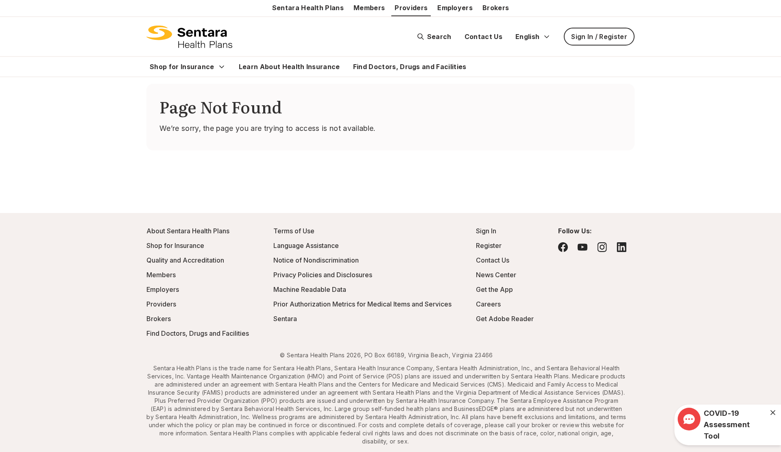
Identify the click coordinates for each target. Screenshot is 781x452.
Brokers (495, 8)
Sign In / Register (599, 37)
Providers (411, 8)
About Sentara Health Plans (187, 231)
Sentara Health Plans (308, 8)
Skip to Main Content (12, 11)
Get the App (494, 289)
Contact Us (483, 37)
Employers (455, 8)
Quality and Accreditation (185, 260)
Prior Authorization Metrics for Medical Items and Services (362, 304)
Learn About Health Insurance (289, 67)
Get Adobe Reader (505, 319)
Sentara (285, 319)
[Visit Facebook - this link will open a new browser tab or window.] (563, 247)
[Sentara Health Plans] (189, 36)
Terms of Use (293, 231)
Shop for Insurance (182, 67)
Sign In (486, 231)
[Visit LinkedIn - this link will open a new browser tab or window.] (621, 247)
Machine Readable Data (309, 289)
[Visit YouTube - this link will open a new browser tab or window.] (582, 247)
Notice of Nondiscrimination (316, 260)
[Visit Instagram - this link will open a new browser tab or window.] (602, 247)
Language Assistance (306, 245)
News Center (496, 275)
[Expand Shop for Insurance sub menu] (222, 66)
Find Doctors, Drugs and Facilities (410, 67)
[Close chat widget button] (773, 412)
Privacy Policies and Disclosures (322, 275)
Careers (488, 304)
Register (489, 245)
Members (369, 8)
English (527, 37)
